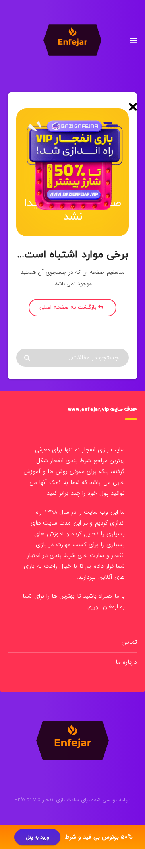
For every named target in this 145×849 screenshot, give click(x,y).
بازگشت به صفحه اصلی (68, 307)
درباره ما (126, 662)
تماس (129, 642)
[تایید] (28, 357)
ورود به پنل (38, 837)
